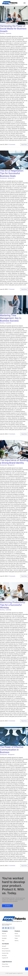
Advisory (16, 940)
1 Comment (11, 289)
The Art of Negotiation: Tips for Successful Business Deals (12, 173)
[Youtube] (8, 928)
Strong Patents (5, 948)
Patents (16, 933)
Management (11, 178)
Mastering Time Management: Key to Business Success (10, 318)
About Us (4, 933)
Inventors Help (5, 953)
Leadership (8, 33)
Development (3, 178)
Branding (2, 33)
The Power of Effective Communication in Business (11, 750)
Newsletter (4, 938)
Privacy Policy (5, 964)
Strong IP (4, 946)
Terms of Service (5, 966)
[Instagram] (11, 928)
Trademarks (17, 935)
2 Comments (12, 865)
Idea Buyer (4, 955)
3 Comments (12, 144)
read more (24, 144)
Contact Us (4, 935)
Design (16, 938)
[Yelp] (14, 928)
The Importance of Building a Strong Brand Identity (14, 461)
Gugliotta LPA (5, 957)
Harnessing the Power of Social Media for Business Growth (13, 29)
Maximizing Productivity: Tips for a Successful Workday (12, 605)
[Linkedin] (3, 928)
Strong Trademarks (6, 950)
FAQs (3, 940)
